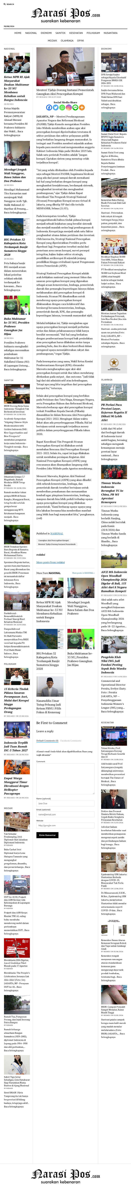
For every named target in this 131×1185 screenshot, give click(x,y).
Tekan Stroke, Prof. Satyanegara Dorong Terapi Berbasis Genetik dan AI (113, 752)
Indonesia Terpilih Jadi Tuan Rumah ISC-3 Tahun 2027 (16, 746)
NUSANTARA (110, 32)
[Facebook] (49, 107)
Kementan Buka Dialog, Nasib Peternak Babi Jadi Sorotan (113, 203)
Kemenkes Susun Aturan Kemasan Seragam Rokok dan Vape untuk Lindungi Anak (113, 944)
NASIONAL (31, 32)
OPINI (80, 40)
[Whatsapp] (62, 107)
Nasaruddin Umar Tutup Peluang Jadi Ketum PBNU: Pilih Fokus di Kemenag (48, 706)
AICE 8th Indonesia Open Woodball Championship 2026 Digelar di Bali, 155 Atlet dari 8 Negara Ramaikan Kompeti (114, 581)
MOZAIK (52, 40)
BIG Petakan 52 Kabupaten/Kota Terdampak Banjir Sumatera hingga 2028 (16, 247)
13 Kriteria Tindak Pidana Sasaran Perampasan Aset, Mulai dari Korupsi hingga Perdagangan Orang (16, 700)
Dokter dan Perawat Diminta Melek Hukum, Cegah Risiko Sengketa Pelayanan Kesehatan (112, 815)
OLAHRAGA (67, 40)
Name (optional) (43, 798)
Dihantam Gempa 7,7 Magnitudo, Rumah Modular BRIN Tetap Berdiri (14, 481)
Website (39, 820)
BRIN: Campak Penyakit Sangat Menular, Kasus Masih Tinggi (113, 1009)
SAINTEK (61, 32)
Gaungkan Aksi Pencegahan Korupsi (53, 540)
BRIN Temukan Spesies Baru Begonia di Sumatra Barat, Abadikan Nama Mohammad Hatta (16, 551)
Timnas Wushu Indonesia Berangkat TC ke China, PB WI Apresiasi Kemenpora (112, 492)
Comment (40, 761)
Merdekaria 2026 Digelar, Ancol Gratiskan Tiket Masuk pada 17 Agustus (16, 963)
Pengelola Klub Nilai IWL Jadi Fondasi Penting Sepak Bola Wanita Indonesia (113, 664)
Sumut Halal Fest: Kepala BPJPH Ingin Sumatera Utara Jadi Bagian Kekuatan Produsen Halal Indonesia (114, 140)
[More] (82, 107)
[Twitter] (56, 107)
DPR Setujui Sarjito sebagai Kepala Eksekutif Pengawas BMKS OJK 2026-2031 (113, 79)
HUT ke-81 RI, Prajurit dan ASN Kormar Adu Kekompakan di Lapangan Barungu (17, 901)
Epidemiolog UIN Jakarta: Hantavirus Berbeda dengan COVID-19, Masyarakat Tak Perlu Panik (114, 880)
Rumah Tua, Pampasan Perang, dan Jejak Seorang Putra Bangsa (17, 1019)
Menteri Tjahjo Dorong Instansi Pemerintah (57, 544)
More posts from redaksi (50, 562)
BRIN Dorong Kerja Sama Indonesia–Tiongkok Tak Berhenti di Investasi (16, 409)
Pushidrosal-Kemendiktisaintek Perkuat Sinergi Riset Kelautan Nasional (14, 617)
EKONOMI (46, 32)
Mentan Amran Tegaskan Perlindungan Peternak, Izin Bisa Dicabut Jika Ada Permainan (113, 317)
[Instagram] (69, 107)
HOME (17, 32)
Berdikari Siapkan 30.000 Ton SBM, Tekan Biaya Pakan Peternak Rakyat (113, 259)
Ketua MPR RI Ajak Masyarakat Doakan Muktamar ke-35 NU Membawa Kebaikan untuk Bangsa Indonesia (17, 88)
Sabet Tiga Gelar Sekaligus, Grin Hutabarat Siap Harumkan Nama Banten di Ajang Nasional (17, 1081)
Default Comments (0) (47, 740)
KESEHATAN (76, 32)
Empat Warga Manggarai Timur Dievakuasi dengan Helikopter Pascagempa (16, 785)
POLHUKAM (93, 32)
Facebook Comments (70, 740)
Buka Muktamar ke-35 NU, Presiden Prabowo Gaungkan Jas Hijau (16, 326)
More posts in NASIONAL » (83, 573)
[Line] (75, 107)
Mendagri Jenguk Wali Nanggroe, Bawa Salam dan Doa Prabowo (15, 175)
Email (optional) (43, 809)
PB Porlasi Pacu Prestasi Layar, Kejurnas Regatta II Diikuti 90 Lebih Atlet (114, 412)
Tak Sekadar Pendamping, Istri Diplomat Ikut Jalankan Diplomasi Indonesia (15, 838)
